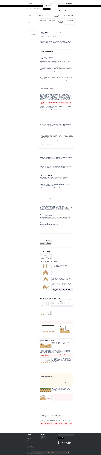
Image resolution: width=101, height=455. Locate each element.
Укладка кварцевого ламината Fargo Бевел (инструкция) (44, 16)
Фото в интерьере (30, 20)
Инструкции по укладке (32, 29)
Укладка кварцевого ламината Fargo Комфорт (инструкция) (42, 21)
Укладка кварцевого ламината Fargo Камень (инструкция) (68, 16)
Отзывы (29, 22)
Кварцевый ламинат (44, 436)
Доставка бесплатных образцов (31, 39)
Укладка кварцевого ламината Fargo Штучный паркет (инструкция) (69, 21)
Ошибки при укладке (30, 445)
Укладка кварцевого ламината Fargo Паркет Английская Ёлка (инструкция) (60, 21)
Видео (28, 441)
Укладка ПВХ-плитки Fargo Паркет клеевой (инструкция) (68, 26)
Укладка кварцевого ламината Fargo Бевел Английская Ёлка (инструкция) (56, 16)
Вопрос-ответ (30, 15)
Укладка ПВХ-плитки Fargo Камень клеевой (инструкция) (44, 26)
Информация (29, 434)
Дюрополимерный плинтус (45, 439)
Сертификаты (30, 17)
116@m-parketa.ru (38, 0)
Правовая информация (31, 34)
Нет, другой (54, 8)
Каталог (42, 434)
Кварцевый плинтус (44, 438)
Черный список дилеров (31, 36)
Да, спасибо (47, 8)
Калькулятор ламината (31, 27)
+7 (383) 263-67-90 (69, 3)
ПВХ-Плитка (43, 437)
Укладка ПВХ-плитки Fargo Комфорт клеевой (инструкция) (56, 26)
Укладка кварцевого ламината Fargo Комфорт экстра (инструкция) (51, 21)
